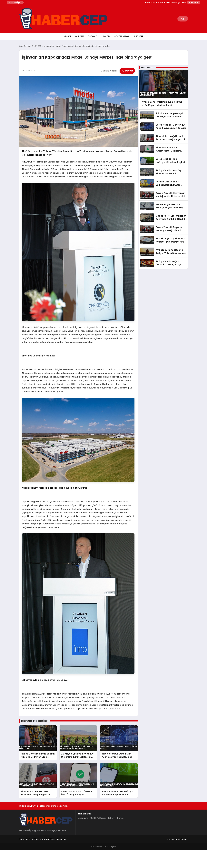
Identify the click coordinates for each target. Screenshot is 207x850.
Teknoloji (93, 36)
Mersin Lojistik (110, 846)
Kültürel (138, 36)
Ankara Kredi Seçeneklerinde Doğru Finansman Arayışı (147, 2)
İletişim (111, 817)
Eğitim (106, 36)
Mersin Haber (96, 846)
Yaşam (67, 36)
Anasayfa (83, 817)
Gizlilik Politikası (98, 817)
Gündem (79, 36)
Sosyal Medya (121, 36)
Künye (120, 817)
